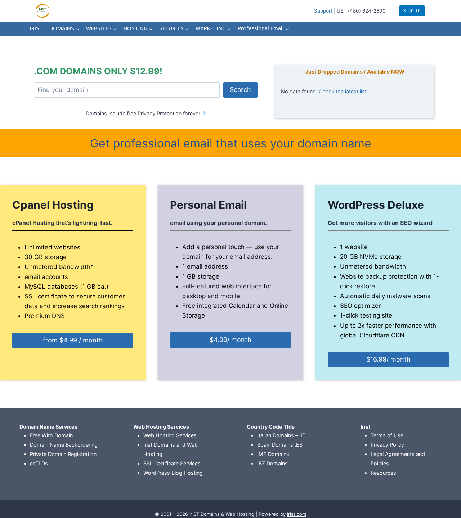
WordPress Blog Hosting (173, 473)
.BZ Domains (272, 463)
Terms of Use (387, 435)
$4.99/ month (230, 340)
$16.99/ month (388, 359)
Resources (383, 473)
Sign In (412, 10)
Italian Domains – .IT (281, 435)
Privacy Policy (387, 445)
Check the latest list (343, 91)
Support (323, 11)
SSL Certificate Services (172, 463)
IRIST (36, 28)
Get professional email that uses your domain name (230, 143)
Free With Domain (51, 435)
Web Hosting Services (170, 435)
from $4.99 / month (73, 340)
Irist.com (296, 514)
